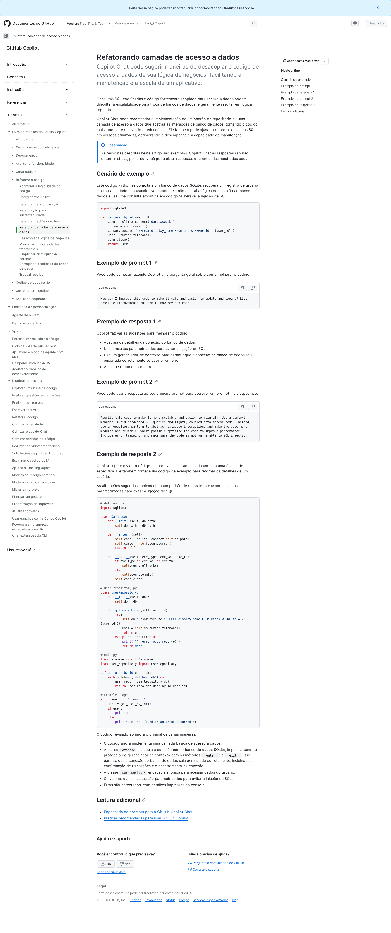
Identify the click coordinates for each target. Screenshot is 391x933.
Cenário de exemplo (123, 173)
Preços (184, 900)
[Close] (378, 7)
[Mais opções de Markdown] (325, 60)
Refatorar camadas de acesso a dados (41, 36)
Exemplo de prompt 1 (124, 262)
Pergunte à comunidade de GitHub (218, 863)
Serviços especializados (210, 900)
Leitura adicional (118, 800)
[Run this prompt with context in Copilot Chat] (242, 288)
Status (170, 900)
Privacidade (153, 900)
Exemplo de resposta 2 (126, 454)
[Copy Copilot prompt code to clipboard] (252, 288)
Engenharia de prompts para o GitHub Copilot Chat (148, 812)
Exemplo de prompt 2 (125, 381)
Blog (235, 900)
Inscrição (377, 23)
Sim (108, 864)
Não (127, 864)
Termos (135, 900)
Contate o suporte (206, 869)
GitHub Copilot (22, 48)
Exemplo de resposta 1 (126, 321)
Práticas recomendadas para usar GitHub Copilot (146, 818)
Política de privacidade (111, 872)
